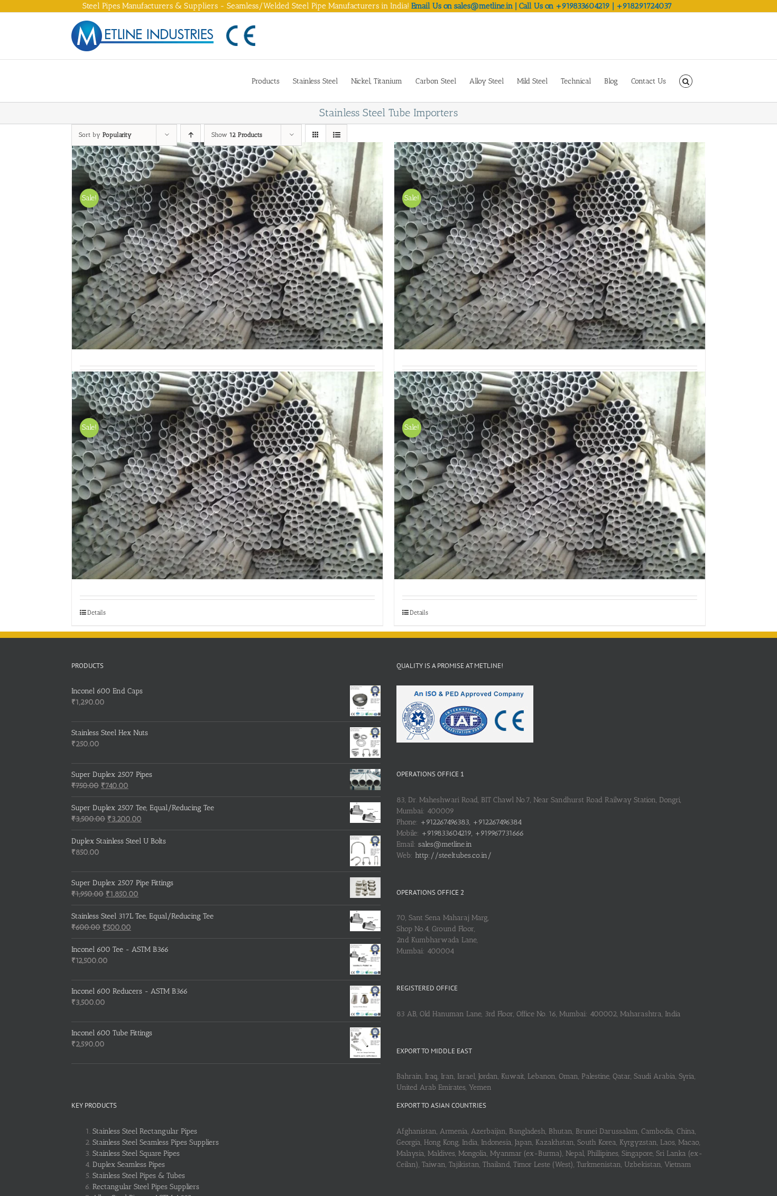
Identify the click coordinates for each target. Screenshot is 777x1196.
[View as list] (336, 135)
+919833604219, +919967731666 (472, 833)
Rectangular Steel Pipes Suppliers (145, 1186)
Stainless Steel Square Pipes (136, 1153)
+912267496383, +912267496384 (471, 822)
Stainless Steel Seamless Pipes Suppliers (155, 1142)
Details (96, 612)
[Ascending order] (190, 135)
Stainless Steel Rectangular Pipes (144, 1131)
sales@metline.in (445, 844)
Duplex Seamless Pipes (128, 1164)
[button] (685, 80)
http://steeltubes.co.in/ (453, 855)
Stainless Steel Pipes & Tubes (138, 1175)
